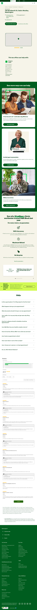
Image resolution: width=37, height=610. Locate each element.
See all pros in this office (23, 23)
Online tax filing (4, 546)
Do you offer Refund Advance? (10, 349)
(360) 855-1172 (9, 19)
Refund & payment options (23, 552)
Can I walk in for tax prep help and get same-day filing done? (16, 316)
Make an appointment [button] (10, 205)
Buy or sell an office (21, 582)
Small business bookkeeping (7, 567)
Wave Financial (4, 571)
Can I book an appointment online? (11, 336)
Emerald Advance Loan (6, 584)
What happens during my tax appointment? (13, 306)
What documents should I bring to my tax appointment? (16, 311)
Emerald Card (4, 581)
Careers (19, 581)
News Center (20, 585)
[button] (33, 3)
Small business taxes (5, 566)
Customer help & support (6, 592)
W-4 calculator (20, 556)
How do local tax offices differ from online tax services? (16, 331)
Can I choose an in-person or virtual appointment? (15, 345)
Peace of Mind (4, 553)
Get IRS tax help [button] (10, 164)
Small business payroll (5, 568)
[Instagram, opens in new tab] (25, 604)
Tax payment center (21, 553)
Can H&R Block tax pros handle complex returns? (14, 327)
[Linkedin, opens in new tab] (30, 604)
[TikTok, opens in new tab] (19, 604)
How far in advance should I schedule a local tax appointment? (14, 322)
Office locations (4, 595)
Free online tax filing (5, 549)
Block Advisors (4, 564)
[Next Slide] (33, 278)
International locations (6, 596)
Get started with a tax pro (11, 23)
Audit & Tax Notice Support (6, 556)
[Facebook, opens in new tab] (22, 604)
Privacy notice (20, 564)
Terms (19, 563)
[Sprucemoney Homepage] (24, 1)
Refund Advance (4, 585)
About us (20, 578)
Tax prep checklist (21, 549)
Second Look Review (5, 552)
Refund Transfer (4, 582)
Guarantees (20, 589)
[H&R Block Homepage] (13, 1)
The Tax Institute (21, 588)
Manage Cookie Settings (22, 566)
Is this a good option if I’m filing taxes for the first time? (16, 302)
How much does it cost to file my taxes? (12, 340)
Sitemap (3, 598)
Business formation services (6, 570)
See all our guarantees (18, 261)
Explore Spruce (29, 286)
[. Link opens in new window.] (5, 608)
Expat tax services (5, 557)
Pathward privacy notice (22, 567)
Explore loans (4, 578)
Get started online (10, 124)
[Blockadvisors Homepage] (18, 1)
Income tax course (21, 584)
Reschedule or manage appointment (8, 545)
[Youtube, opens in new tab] (27, 604)
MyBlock (19, 545)
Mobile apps (20, 546)
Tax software (4, 550)
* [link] (14, 285)
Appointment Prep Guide (22, 550)
